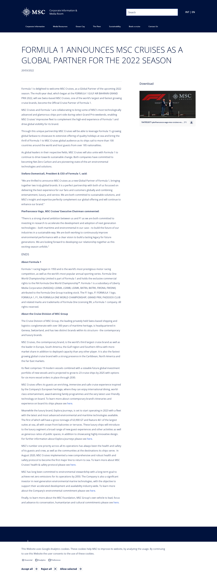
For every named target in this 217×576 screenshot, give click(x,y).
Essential (28, 560)
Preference (56, 560)
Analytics (42, 560)
